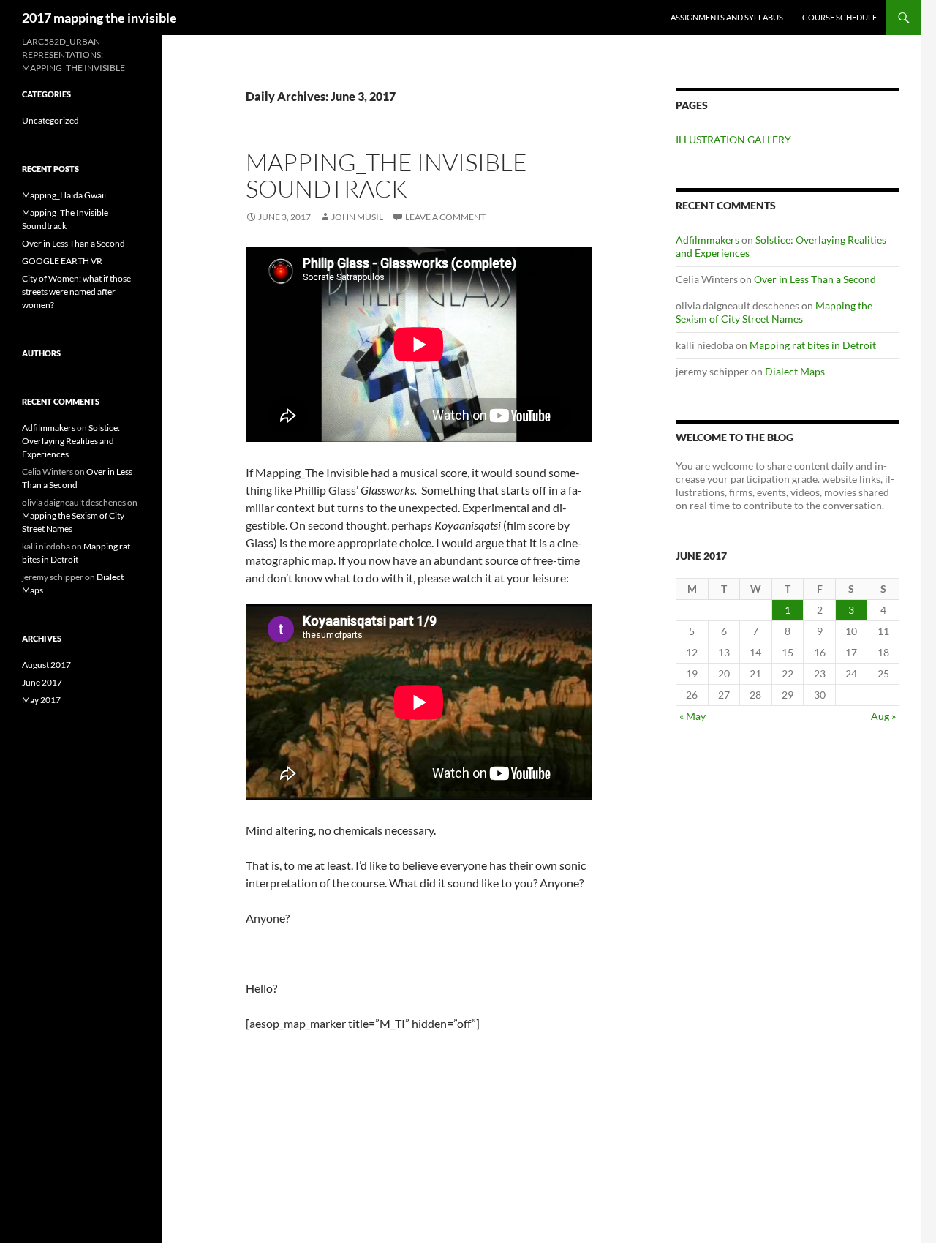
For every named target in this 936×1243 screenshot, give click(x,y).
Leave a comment (445, 216)
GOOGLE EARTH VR (62, 260)
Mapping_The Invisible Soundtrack (386, 175)
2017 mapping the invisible (99, 18)
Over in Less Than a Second (815, 279)
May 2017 (41, 699)
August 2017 (46, 664)
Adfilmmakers (707, 239)
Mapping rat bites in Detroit (813, 345)
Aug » (883, 716)
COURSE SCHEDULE (839, 17)
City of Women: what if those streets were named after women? (76, 291)
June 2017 (42, 682)
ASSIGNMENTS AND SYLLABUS (727, 17)
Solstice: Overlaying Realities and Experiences (71, 440)
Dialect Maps (795, 371)
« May (692, 716)
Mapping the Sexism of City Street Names (774, 312)
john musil (357, 216)
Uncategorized (50, 120)
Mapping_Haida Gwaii (64, 194)
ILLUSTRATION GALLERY (733, 139)
